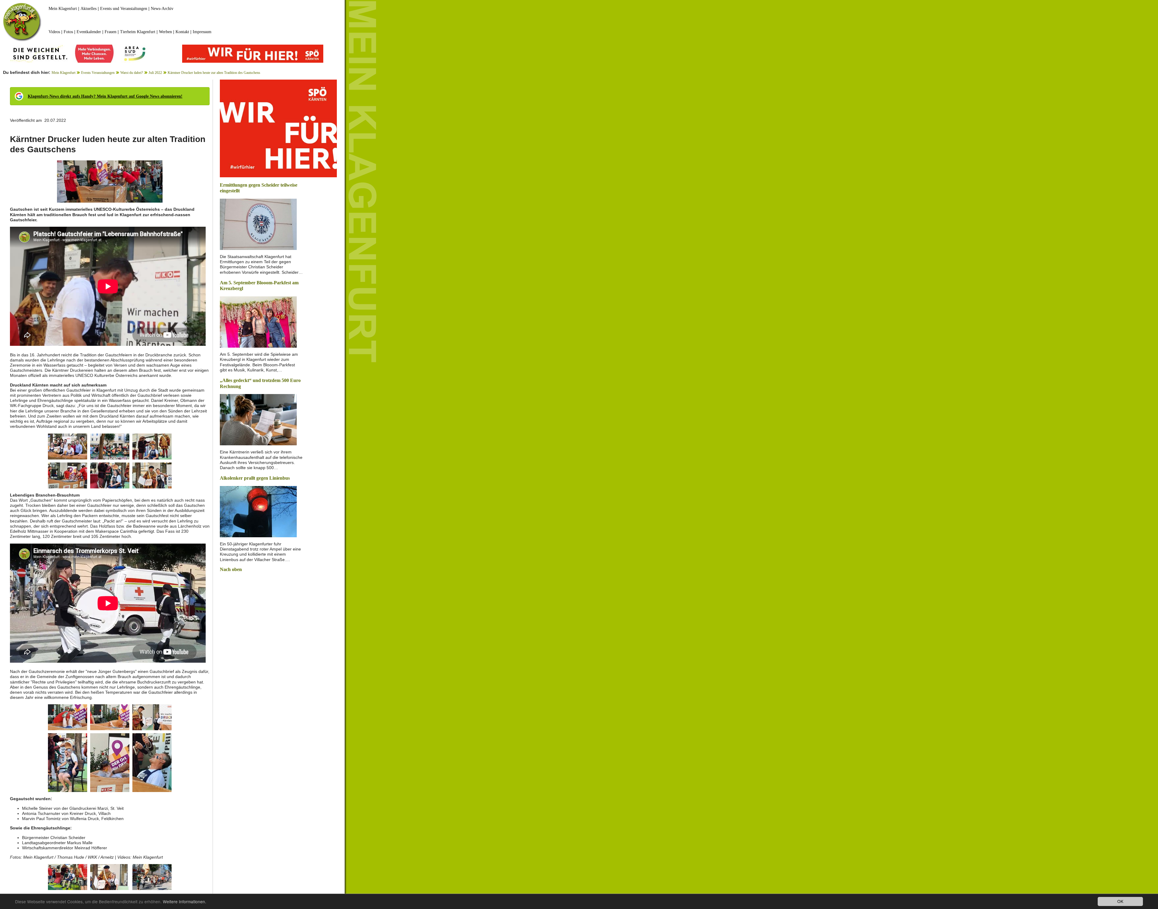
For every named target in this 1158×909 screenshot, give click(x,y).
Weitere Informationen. (184, 901)
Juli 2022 (155, 73)
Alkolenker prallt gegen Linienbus (255, 478)
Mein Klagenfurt (63, 8)
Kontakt (182, 32)
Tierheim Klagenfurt (137, 32)
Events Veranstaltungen (98, 73)
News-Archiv (162, 8)
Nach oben (231, 569)
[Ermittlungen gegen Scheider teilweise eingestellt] (258, 223)
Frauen (110, 32)
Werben (165, 32)
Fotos (68, 32)
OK (1120, 901)
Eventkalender (89, 32)
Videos (54, 32)
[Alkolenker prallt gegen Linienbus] (258, 511)
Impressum (202, 32)
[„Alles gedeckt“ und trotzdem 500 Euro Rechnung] (258, 419)
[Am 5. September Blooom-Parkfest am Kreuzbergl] (258, 321)
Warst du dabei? (131, 73)
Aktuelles (88, 8)
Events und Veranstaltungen (123, 8)
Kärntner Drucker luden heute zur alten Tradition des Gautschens (214, 73)
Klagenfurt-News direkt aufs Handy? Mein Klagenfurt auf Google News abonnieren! (105, 96)
